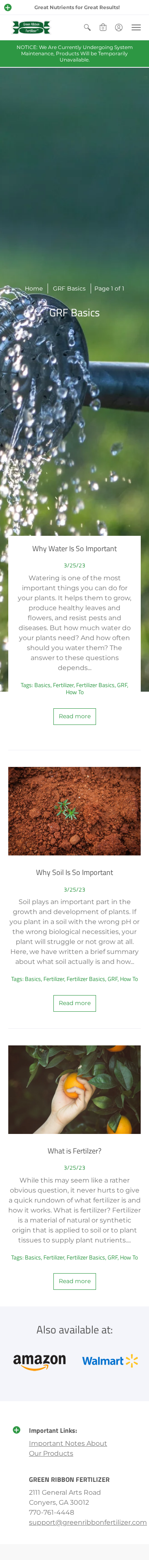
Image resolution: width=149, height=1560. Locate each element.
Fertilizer (63, 684)
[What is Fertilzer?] (74, 1089)
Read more (75, 716)
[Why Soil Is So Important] (74, 811)
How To (75, 692)
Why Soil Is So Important (74, 872)
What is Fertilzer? (74, 1150)
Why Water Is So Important (74, 548)
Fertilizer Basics (95, 684)
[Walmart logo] (110, 1360)
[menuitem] (87, 27)
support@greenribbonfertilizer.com (88, 1522)
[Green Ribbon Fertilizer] (31, 27)
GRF (122, 684)
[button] (8, 7)
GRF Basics (69, 288)
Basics (42, 684)
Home (34, 288)
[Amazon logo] (39, 1360)
